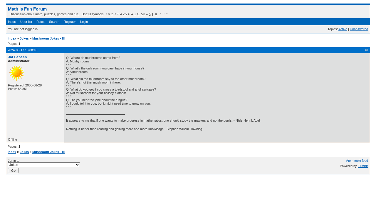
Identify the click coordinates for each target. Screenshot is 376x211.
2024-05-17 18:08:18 (22, 50)
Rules (40, 21)
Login (84, 21)
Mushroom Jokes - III (48, 38)
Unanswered (359, 29)
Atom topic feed (357, 160)
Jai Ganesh (17, 57)
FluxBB (363, 166)
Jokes (24, 38)
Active (342, 29)
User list (26, 21)
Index (12, 21)
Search (54, 21)
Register (70, 21)
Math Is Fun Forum (27, 8)
